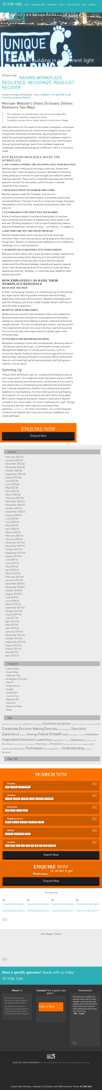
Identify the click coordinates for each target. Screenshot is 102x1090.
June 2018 (11, 601)
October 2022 (12, 471)
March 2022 (12, 495)
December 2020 (14, 501)
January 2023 (13, 460)
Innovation (91, 734)
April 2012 (11, 656)
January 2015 (13, 632)
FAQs (64, 1063)
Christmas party (37, 724)
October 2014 (12, 638)
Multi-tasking (66, 740)
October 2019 (12, 549)
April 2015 (11, 628)
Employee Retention (64, 729)
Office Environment (90, 740)
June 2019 (11, 563)
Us (17, 990)
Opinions (11, 703)
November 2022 (14, 467)
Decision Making (31, 729)
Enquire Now (6, 10)
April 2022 (11, 491)
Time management (50, 749)
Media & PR (12, 699)
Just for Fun (12, 696)
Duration (51, 795)
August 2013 (12, 649)
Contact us (19, 409)
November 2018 (14, 587)
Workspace (6, 752)
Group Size (51, 807)
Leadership (43, 739)
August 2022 (12, 477)
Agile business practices (10, 724)
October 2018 (12, 590)
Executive (78, 729)
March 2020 (12, 532)
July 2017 (10, 618)
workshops (88, 749)
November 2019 (14, 546)
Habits (65, 734)
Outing (15, 744)
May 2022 (10, 488)
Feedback (23, 735)
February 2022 (13, 498)
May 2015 (10, 625)
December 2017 (14, 608)
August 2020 (12, 515)
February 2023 (13, 457)
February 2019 (13, 577)
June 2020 (11, 522)
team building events (17, 749)
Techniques (34, 748)
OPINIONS (7, 98)
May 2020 (10, 525)
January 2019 (13, 580)
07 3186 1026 (12, 4)
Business (27, 724)
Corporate (10, 729)
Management (56, 740)
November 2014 (14, 635)
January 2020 (13, 539)
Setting (51, 830)
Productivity (56, 744)
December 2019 (14, 543)
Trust (59, 749)
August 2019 (12, 556)
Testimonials (85, 990)
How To (10, 682)
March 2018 (12, 604)
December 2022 (14, 464)
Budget (51, 819)
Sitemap (87, 1063)
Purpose (51, 784)
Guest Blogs (12, 672)
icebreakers (74, 735)
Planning (41, 744)
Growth (55, 734)
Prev (3, 918)
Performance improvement (26, 744)
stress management (83, 744)
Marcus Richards (22, 98)
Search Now (51, 854)
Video (9, 710)
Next (3, 919)
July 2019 (10, 560)
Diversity (50, 729)
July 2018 (10, 597)
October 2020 (12, 508)
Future (43, 734)
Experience (10, 734)
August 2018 (12, 594)
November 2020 (14, 505)
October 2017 (12, 611)
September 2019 (14, 553)
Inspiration (12, 692)
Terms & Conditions (50, 1063)
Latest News (12, 669)
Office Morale (7, 744)
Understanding (73, 748)
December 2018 (14, 584)
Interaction (27, 740)
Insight (10, 689)
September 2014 (14, 642)
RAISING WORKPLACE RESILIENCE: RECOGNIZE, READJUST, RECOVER (38, 83)
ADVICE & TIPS (48, 95)
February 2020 (13, 536)
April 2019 (11, 570)
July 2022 (10, 481)
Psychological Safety (69, 744)
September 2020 (14, 512)
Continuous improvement (87, 724)
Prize (48, 744)
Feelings (32, 734)
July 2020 (10, 519)
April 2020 (11, 529)
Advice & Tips (13, 675)
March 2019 (12, 573)
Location (51, 842)
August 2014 (12, 645)
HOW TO (63, 95)
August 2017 (12, 614)
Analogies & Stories (16, 679)
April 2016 (11, 621)
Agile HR (21, 724)
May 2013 (10, 652)
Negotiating (77, 740)
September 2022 (14, 474)
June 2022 (11, 484)
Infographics (13, 686)
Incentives (81, 735)
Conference (75, 724)
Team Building (74, 1063)
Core (98, 724)
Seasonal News (14, 706)
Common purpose (56, 723)
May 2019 (10, 567)
